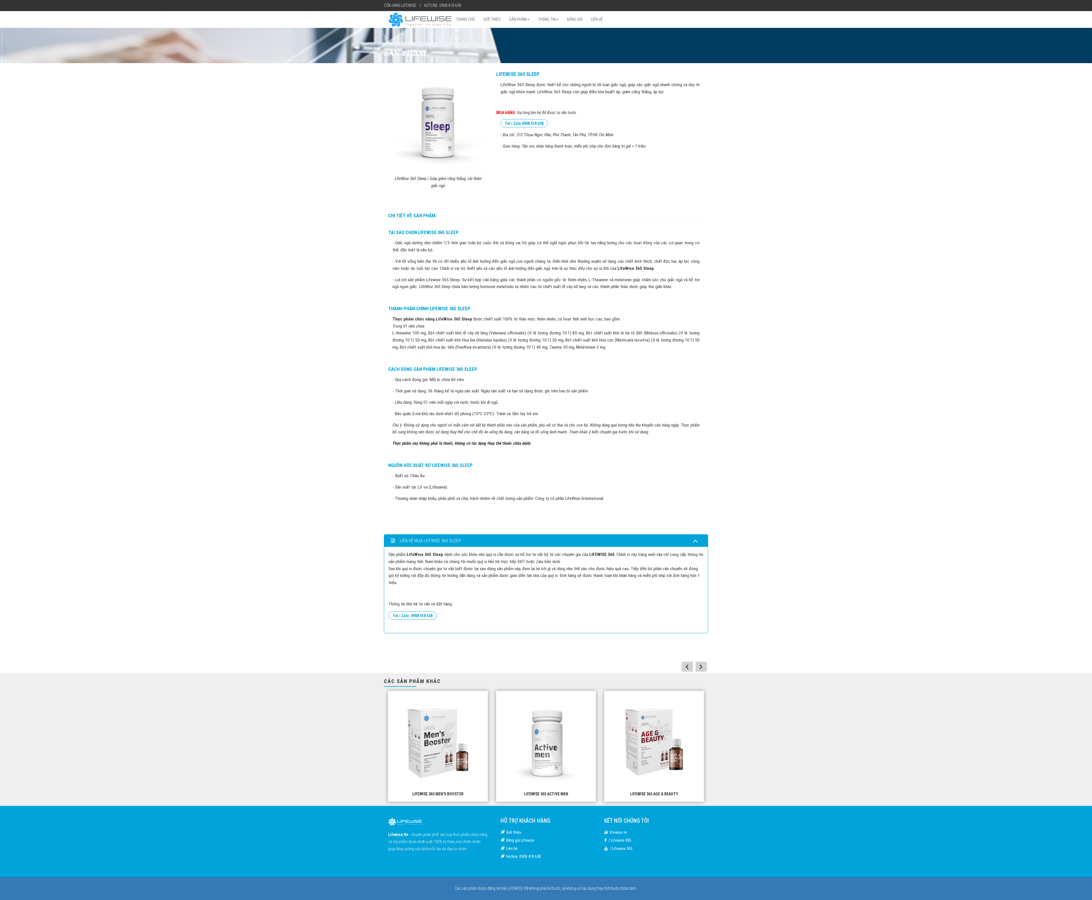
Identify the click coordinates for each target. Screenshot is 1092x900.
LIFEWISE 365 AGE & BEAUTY (546, 794)
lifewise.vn (618, 832)
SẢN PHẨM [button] (518, 19)
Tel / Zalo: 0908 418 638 (413, 615)
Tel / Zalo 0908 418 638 (524, 123)
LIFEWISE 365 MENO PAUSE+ (654, 794)
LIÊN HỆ (597, 19)
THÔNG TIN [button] (547, 19)
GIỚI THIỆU (491, 19)
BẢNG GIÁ (574, 19)
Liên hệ (512, 848)
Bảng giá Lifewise (520, 840)
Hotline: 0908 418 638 (523, 856)
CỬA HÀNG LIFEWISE (400, 5)
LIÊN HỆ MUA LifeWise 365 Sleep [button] (430, 540)
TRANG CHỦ (465, 19)
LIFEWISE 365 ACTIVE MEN (438, 794)
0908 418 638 (450, 5)
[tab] (546, 541)
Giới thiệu (513, 832)
